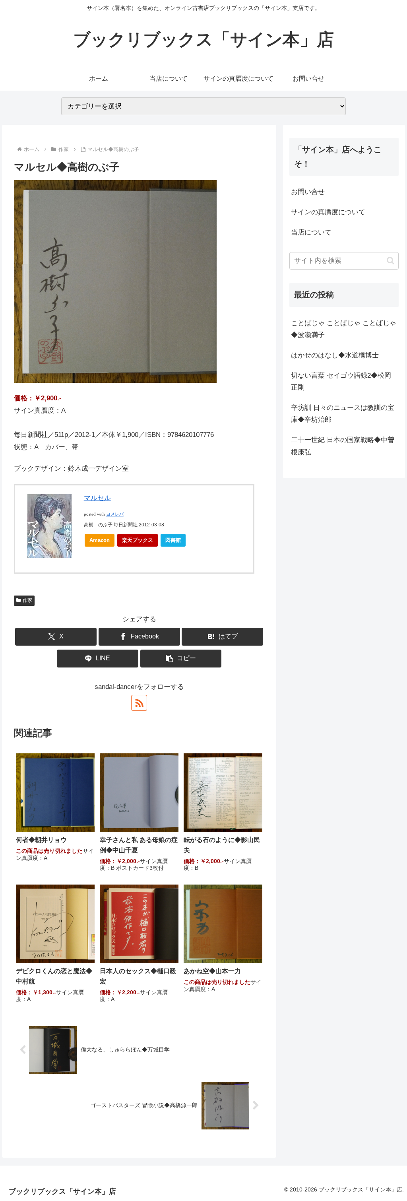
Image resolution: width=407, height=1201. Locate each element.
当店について (311, 232)
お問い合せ (308, 192)
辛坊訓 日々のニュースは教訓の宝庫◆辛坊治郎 (342, 414)
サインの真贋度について (328, 212)
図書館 (173, 540)
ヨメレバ (115, 514)
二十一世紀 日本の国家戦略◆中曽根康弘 (342, 446)
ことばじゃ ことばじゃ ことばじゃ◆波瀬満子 (343, 329)
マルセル (97, 498)
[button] (181, 658)
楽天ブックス (137, 540)
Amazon (99, 540)
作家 (27, 600)
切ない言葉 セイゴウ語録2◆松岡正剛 (341, 382)
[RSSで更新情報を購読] (139, 703)
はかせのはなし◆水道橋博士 (335, 355)
